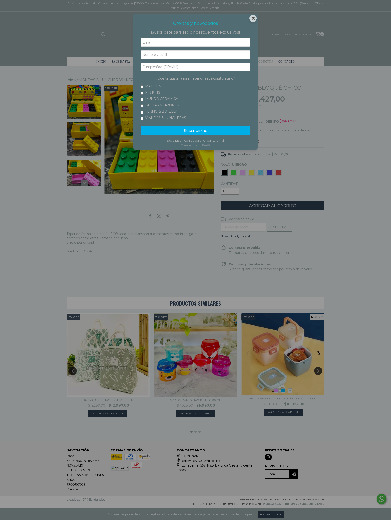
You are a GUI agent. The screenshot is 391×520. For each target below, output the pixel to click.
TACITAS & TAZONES (162, 105)
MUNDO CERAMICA (161, 99)
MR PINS (152, 92)
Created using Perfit (195, 145)
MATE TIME (154, 86)
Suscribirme (195, 130)
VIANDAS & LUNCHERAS (165, 118)
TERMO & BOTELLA (161, 111)
